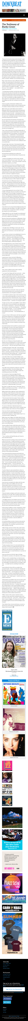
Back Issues (5, 966)
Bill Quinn (5, 30)
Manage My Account (6, 974)
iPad (17, 676)
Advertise (5, 1009)
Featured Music (14, 681)
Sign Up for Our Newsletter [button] (14, 989)
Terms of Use (14, 1016)
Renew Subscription (6, 975)
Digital (14, 676)
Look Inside (14, 672)
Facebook (7, 998)
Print (11, 676)
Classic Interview (12, 28)
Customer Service (6, 977)
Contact (4, 1010)
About (10, 1016)
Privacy (18, 1016)
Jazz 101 (4, 1012)
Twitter (8, 1002)
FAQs (4, 979)
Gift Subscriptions (6, 965)
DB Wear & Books (6, 968)
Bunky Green (5, 28)
